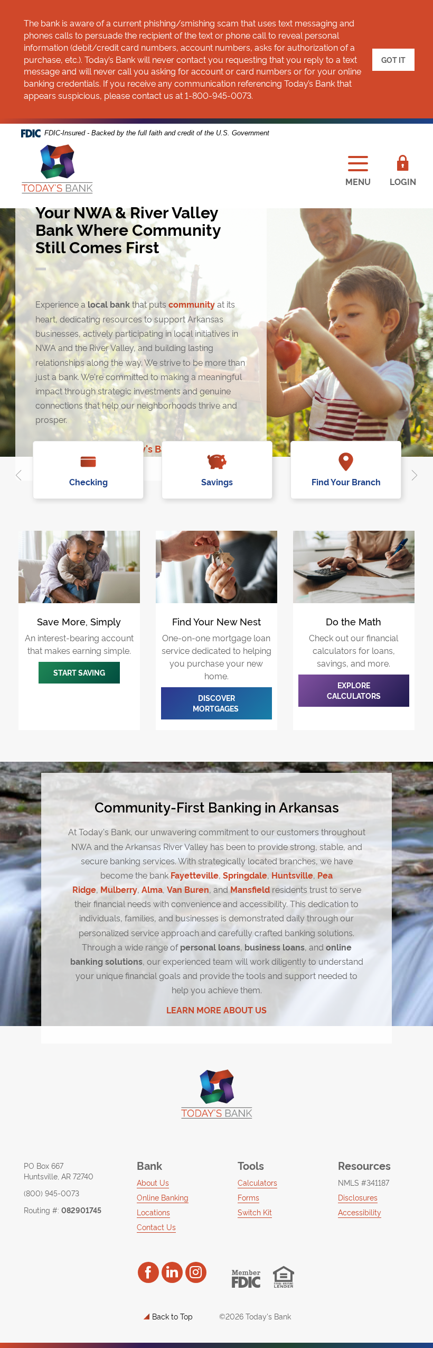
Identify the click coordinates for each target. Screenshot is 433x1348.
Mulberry (118, 889)
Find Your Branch (346, 481)
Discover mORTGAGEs (216, 703)
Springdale (245, 875)
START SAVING (79, 672)
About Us (153, 1182)
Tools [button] (251, 1165)
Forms (248, 1197)
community (191, 304)
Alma (152, 889)
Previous (18, 475)
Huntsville (292, 875)
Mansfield (250, 889)
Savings (217, 481)
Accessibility (359, 1212)
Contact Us (156, 1227)
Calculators (257, 1182)
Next (414, 475)
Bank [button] (149, 1165)
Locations (153, 1212)
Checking (88, 481)
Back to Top (172, 1316)
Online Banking (163, 1197)
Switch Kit (255, 1212)
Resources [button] (364, 1165)
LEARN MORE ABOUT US (216, 1009)
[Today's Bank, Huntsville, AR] (57, 169)
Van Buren (188, 889)
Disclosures (358, 1197)
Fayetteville (195, 875)
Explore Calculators (354, 690)
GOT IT (393, 59)
